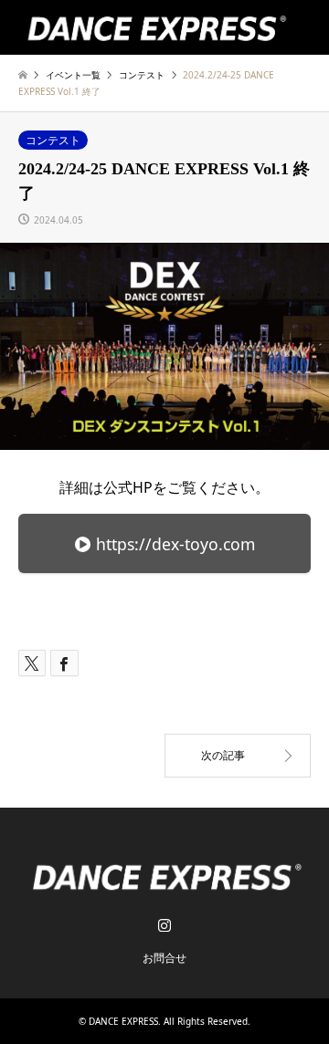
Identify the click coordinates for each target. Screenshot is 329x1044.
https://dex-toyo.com (173, 544)
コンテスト (53, 140)
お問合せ (164, 958)
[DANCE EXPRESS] (154, 27)
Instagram (164, 924)
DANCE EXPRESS (123, 1021)
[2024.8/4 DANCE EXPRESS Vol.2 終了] (237, 756)
